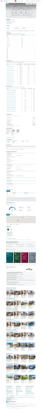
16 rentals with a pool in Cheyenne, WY (11, 320)
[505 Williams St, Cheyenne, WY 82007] (17, 324)
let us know (26, 406)
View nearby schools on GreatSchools (11, 238)
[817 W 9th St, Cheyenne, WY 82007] (17, 377)
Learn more (29, 239)
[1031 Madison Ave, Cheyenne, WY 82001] (17, 345)
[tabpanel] (21, 121)
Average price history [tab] (12, 204)
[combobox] (9, 1)
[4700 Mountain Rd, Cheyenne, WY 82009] (31, 324)
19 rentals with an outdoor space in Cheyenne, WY (12, 341)
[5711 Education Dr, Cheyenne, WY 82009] (24, 324)
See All (8, 248)
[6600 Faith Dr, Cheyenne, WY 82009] (9, 292)
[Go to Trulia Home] (1, 1)
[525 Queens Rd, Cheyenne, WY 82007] (31, 302)
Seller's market (12, 210)
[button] (15, 1)
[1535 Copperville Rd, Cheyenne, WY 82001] (17, 367)
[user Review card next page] (35, 257)
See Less (8, 187)
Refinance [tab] (18, 115)
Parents (17, 251)
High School (17, 224)
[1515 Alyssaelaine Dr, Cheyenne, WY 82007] (32, 367)
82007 (17, 2)
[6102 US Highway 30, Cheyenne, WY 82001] (31, 313)
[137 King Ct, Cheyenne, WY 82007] (24, 377)
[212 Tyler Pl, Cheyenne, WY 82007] (24, 356)
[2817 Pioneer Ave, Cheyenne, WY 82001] (24, 345)
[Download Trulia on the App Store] (10, 401)
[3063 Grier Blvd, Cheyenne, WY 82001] (9, 367)
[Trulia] (6, 401)
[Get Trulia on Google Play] (14, 401)
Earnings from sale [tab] (9, 115)
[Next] (35, 293)
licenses (22, 397)
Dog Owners (14, 251)
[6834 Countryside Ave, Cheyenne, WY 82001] (17, 292)
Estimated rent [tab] (14, 115)
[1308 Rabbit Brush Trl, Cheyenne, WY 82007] (9, 345)
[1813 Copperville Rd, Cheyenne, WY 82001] (24, 367)
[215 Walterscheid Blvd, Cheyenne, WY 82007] (24, 292)
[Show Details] (34, 36)
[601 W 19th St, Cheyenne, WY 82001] (31, 292)
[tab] (8, 191)
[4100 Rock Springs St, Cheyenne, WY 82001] (24, 302)
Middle (14, 224)
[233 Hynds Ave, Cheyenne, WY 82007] (9, 377)
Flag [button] (11, 261)
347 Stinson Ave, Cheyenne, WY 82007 (11, 107)
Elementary (10, 224)
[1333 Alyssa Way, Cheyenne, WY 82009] (31, 345)
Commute (21, 251)
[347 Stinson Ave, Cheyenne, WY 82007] (32, 377)
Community (10, 251)
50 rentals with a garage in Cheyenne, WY (11, 299)
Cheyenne (15, 2)
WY (12, 2)
